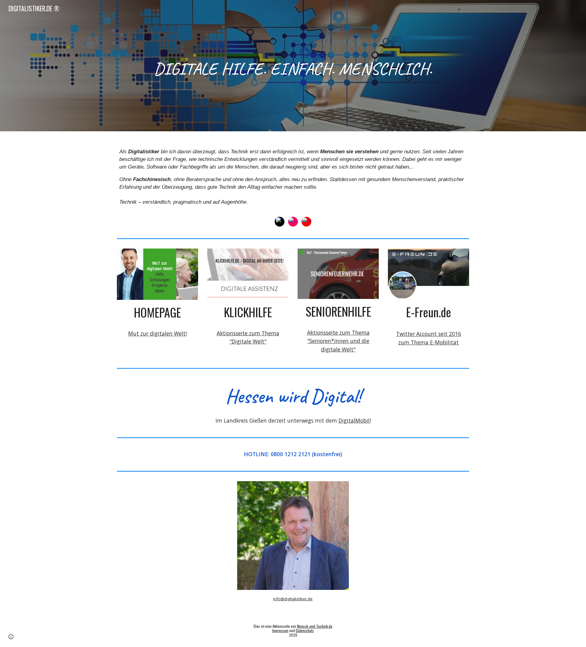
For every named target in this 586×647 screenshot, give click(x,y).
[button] (11, 636)
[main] (293, 66)
